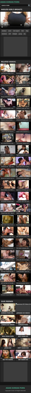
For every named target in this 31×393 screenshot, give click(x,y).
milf (10, 34)
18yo (27, 31)
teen (22, 31)
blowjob (15, 34)
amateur (4, 31)
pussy (20, 34)
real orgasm (16, 31)
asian (9, 31)
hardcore (4, 34)
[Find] (29, 5)
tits (24, 34)
